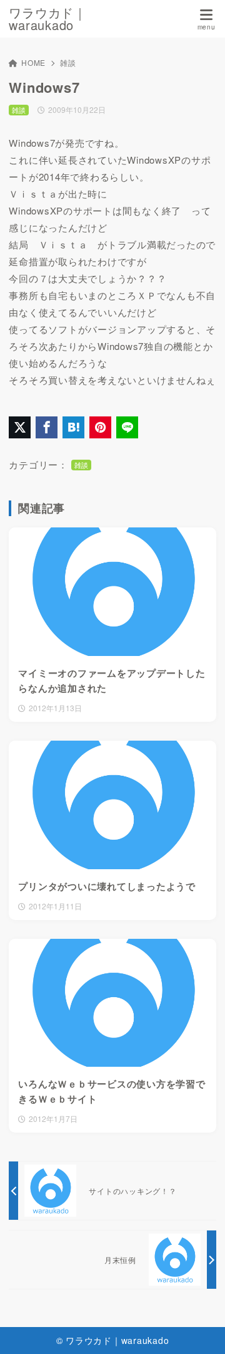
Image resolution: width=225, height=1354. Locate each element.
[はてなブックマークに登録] (73, 427)
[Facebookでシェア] (47, 427)
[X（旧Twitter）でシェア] (20, 427)
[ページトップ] (200, 1328)
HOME (33, 62)
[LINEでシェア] (127, 427)
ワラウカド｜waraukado (48, 18)
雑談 (68, 62)
